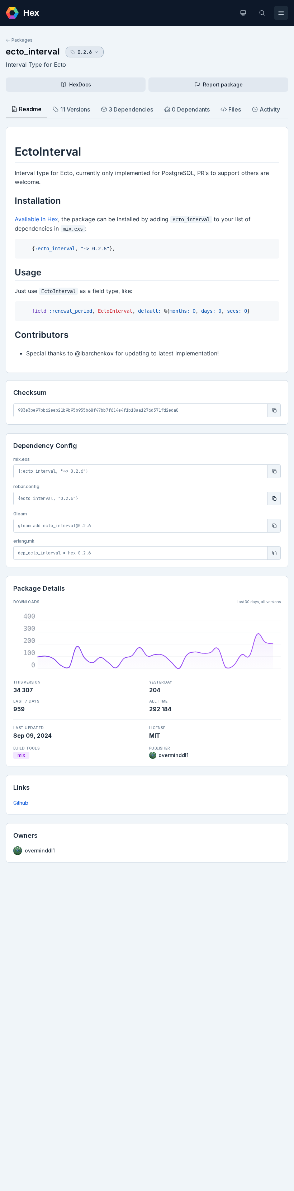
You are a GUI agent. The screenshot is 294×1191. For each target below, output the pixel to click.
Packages (22, 40)
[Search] (262, 13)
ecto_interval (33, 51)
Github (20, 803)
